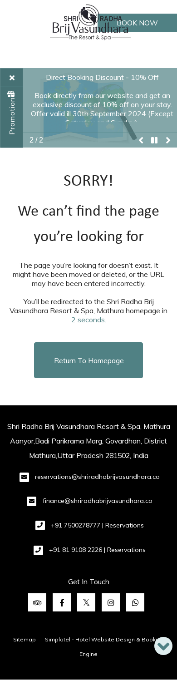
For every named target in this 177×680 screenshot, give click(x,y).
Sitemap (24, 639)
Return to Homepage (89, 360)
